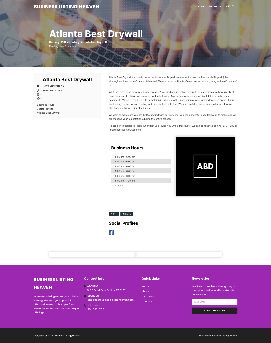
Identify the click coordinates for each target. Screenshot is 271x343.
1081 (63, 42)
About (145, 291)
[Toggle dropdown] (236, 6)
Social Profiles (45, 108)
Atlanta (72, 42)
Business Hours (45, 104)
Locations (215, 6)
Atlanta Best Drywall (48, 112)
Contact (146, 301)
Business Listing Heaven (66, 6)
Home (201, 6)
